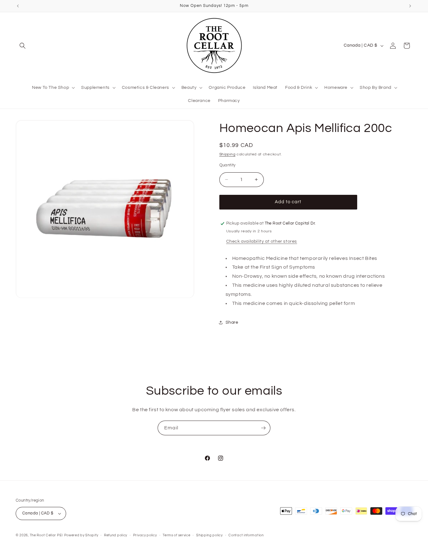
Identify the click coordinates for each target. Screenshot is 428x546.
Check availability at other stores (261, 241)
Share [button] (232, 322)
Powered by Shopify (81, 535)
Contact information (246, 535)
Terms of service (176, 535)
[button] (22, 46)
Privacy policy (145, 535)
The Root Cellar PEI (46, 535)
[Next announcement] (410, 6)
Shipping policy (209, 535)
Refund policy (115, 535)
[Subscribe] (263, 428)
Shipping (227, 154)
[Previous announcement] (18, 6)
